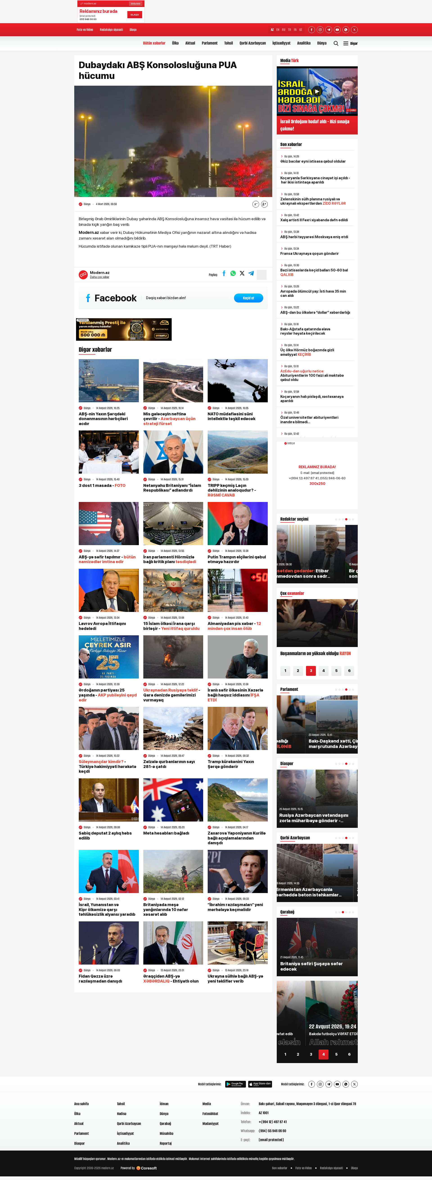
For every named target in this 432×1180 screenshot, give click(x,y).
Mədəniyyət (210, 1123)
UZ (300, 29)
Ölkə (175, 43)
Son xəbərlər (279, 1168)
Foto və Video (85, 29)
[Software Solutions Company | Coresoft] (146, 1168)
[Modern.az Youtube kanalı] (337, 29)
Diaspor (79, 1143)
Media (206, 1103)
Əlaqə (133, 29)
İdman (164, 1103)
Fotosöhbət (210, 1113)
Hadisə (121, 1113)
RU (283, 29)
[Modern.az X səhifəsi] (354, 29)
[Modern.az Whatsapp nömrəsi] (345, 29)
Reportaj (166, 1143)
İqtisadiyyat (281, 43)
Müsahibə (166, 1133)
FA (295, 29)
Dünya (321, 43)
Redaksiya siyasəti (111, 29)
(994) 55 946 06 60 (272, 1130)
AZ (272, 29)
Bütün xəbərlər (154, 43)
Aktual (190, 43)
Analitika (303, 43)
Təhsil (228, 43)
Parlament (210, 43)
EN (277, 29)
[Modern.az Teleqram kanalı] (328, 29)
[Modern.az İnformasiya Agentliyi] (91, 1084)
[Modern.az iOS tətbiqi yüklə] (260, 1084)
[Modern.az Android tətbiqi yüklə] (235, 1084)
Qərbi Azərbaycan (253, 43)
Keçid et (248, 298)
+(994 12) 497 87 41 (273, 1121)
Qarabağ (165, 1123)
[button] (336, 519)
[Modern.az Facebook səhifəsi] (311, 29)
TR (289, 29)
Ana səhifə (81, 1103)
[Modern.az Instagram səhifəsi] (320, 29)
